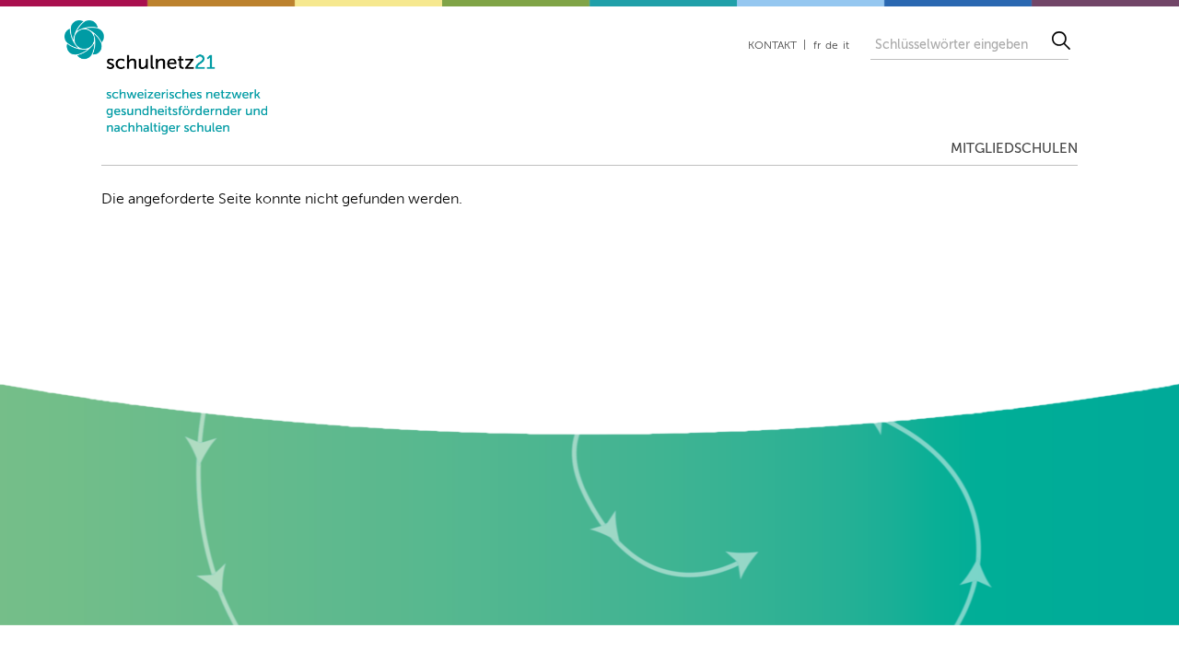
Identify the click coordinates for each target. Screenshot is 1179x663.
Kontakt (772, 46)
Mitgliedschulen (1014, 149)
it (846, 46)
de (831, 46)
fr (817, 46)
